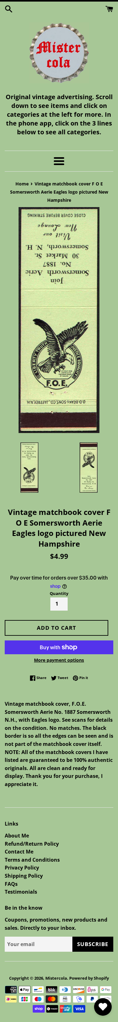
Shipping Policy (24, 875)
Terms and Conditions (32, 859)
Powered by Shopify (89, 978)
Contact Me (19, 851)
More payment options (59, 660)
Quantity (59, 593)
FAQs (11, 883)
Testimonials (21, 891)
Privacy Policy (22, 867)
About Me (17, 835)
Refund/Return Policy (32, 843)
